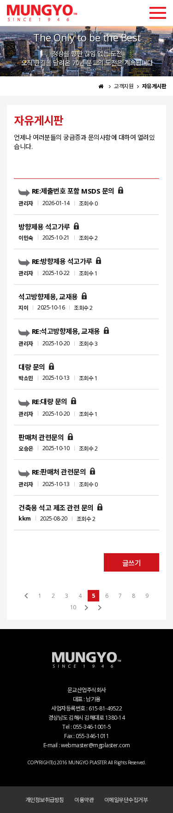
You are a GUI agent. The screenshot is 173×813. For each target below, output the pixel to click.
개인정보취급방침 (44, 800)
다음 (86, 607)
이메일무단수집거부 (126, 800)
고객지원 (124, 86)
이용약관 (84, 800)
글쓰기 (131, 562)
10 (73, 607)
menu (157, 13)
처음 (26, 595)
